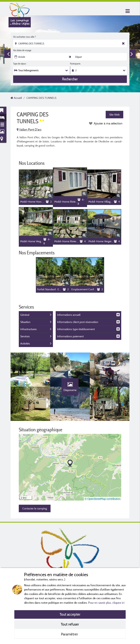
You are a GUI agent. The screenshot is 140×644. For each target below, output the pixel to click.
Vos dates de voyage (22, 50)
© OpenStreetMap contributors (102, 498)
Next (132, 54)
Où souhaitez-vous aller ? (24, 36)
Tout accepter (70, 614)
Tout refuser (70, 624)
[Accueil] (20, 9)
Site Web (114, 114)
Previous (8, 54)
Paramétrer (70, 634)
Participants (75, 63)
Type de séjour (19, 63)
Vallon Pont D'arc (29, 129)
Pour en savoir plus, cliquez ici (106, 602)
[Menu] (127, 11)
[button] (70, 463)
